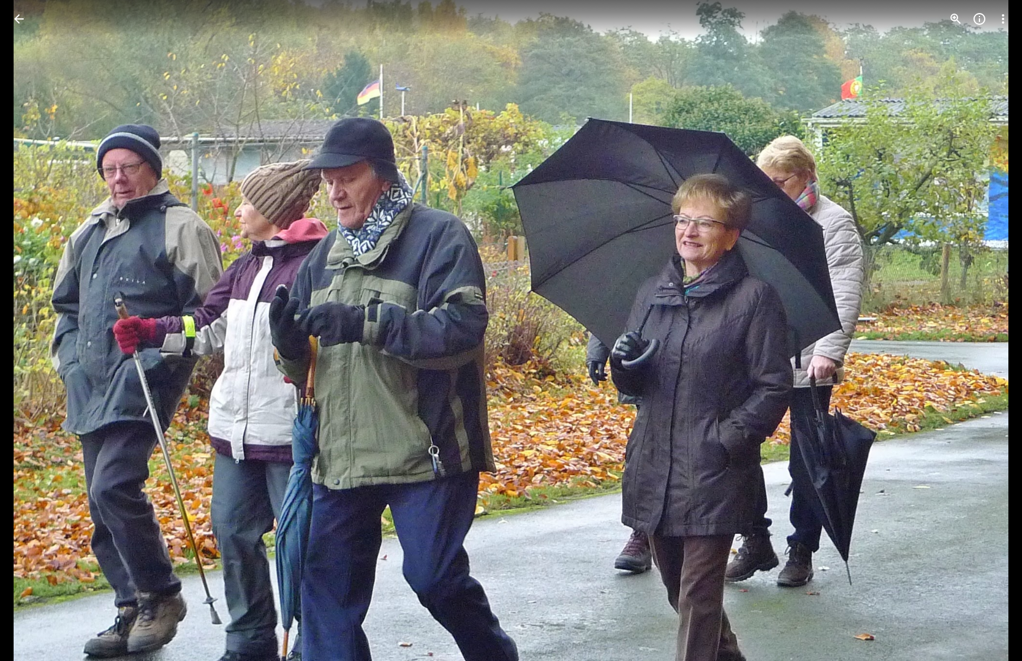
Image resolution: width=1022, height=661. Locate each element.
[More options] (1003, 19)
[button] (33, 330)
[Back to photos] (19, 19)
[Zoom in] (956, 19)
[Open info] (979, 19)
